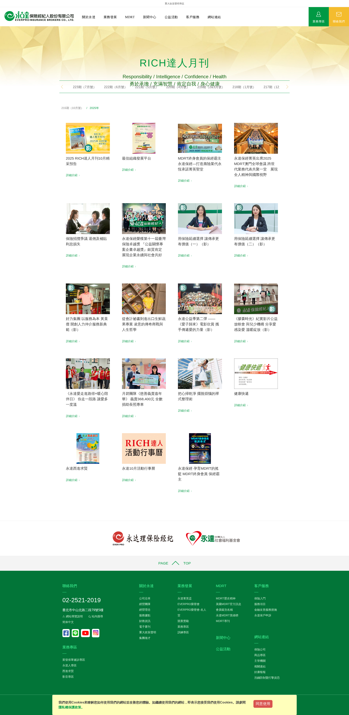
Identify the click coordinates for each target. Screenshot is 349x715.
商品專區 (260, 655)
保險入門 (260, 598)
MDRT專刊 (223, 621)
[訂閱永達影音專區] (86, 633)
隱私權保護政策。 (71, 707)
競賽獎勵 (183, 621)
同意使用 (263, 704)
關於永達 (88, 17)
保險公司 (260, 649)
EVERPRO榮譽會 (189, 604)
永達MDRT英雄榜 (227, 615)
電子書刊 (144, 626)
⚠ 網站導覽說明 (72, 616)
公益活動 (171, 17)
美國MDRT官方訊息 (228, 604)
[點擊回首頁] (37, 16)
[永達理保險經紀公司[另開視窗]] (143, 538)
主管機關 (260, 660)
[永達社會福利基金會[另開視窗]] (213, 538)
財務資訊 (144, 621)
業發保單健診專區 (73, 659)
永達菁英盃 (185, 598)
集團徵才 (144, 638)
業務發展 (110, 17)
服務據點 (144, 615)
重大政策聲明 (147, 632)
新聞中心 (149, 17)
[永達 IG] (95, 633)
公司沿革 (144, 598)
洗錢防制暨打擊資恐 (267, 677)
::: (1, 28)
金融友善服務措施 (265, 609)
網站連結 (214, 17)
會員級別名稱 (224, 609)
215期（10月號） (72, 108)
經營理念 (144, 609)
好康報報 (260, 672)
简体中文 (68, 622)
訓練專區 (183, 632)
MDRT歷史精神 (225, 598)
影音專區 (68, 676)
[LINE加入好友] (76, 633)
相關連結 (260, 666)
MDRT (130, 17)
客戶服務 (192, 17)
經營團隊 (144, 604)
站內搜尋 (97, 616)
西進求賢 (68, 671)
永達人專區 (69, 665)
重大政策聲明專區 (174, 3)
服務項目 (260, 604)
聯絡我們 (339, 21)
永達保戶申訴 (262, 615)
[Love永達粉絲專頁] (67, 633)
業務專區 (319, 21)
